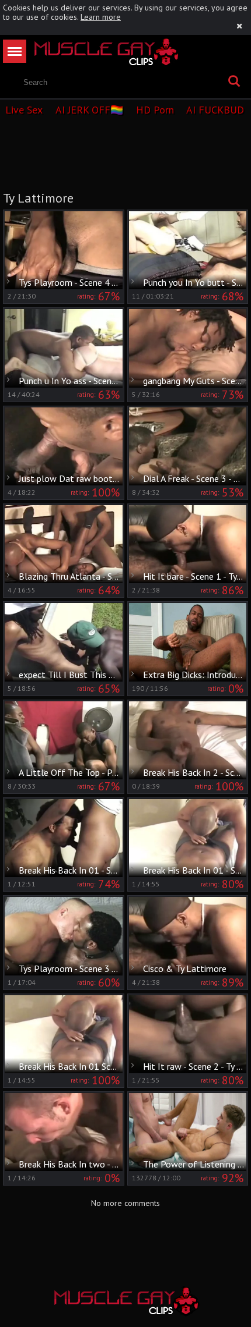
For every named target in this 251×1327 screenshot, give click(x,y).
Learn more (101, 17)
